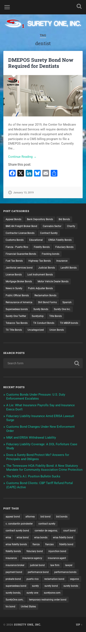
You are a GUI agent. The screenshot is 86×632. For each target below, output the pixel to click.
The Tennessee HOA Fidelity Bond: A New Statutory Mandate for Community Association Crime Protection (44, 468)
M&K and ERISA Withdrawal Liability (31, 437)
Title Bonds (55, 316)
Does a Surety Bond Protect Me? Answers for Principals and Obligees (37, 457)
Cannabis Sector (52, 226)
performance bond (38, 572)
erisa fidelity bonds (16, 544)
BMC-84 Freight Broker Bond (21, 226)
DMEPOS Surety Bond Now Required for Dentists (40, 63)
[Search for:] (42, 363)
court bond (69, 530)
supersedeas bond (16, 585)
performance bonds (65, 572)
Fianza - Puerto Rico (17, 247)
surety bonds (70, 585)
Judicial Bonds (46, 267)
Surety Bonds (40, 309)
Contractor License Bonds (20, 233)
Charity (71, 226)
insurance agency (32, 558)
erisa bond (23, 537)
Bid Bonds (64, 219)
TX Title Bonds (14, 329)
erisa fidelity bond (63, 537)
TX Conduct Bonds (43, 323)
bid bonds (61, 516)
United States (28, 606)
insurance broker (15, 565)
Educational (36, 239)
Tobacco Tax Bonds (17, 323)
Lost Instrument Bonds (40, 274)
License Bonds (14, 274)
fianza (36, 544)
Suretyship (38, 316)
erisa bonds (40, 537)
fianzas (49, 544)
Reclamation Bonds (45, 295)
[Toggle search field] (79, 6)
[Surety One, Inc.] (42, 24)
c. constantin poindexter (19, 523)
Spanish (67, 302)
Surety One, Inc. (27, 624)
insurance (11, 558)
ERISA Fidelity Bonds (60, 239)
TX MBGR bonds (69, 323)
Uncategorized (36, 329)
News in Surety (14, 288)
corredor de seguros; (46, 530)
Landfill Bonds (69, 267)
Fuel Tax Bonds (14, 260)
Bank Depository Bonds (40, 219)
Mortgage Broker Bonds (19, 281)
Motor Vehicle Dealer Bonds (53, 281)
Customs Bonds (15, 239)
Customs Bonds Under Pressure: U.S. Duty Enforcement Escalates (35, 397)
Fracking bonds (50, 253)
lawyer (68, 565)
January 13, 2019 (23, 192)
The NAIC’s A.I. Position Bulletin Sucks (33, 476)
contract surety (46, 523)
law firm (54, 565)
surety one (32, 592)
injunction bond (57, 551)
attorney (30, 516)
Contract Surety (49, 233)
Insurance (61, 260)
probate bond (13, 579)
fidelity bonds (13, 551)
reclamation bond (54, 579)
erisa (8, 537)
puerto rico (33, 579)
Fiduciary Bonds (64, 247)
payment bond (14, 572)
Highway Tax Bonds (39, 260)
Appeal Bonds (13, 219)
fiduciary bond (35, 551)
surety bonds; (13, 592)
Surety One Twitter (16, 316)
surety (35, 585)
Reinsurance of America (19, 302)
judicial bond (37, 565)
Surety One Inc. (62, 309)
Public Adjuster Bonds (40, 288)
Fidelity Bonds (42, 247)
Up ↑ (79, 624)
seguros (74, 579)
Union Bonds (56, 329)
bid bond (45, 516)
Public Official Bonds (17, 295)
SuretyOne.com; (14, 599)
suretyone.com (52, 592)
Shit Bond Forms (47, 302)
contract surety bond (17, 530)
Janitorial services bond (19, 267)
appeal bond (13, 516)
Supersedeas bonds (17, 309)
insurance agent (57, 558)
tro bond (10, 606)
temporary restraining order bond (47, 599)
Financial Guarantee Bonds (21, 253)
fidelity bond (66, 544)
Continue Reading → (22, 157)
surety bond (51, 585)
